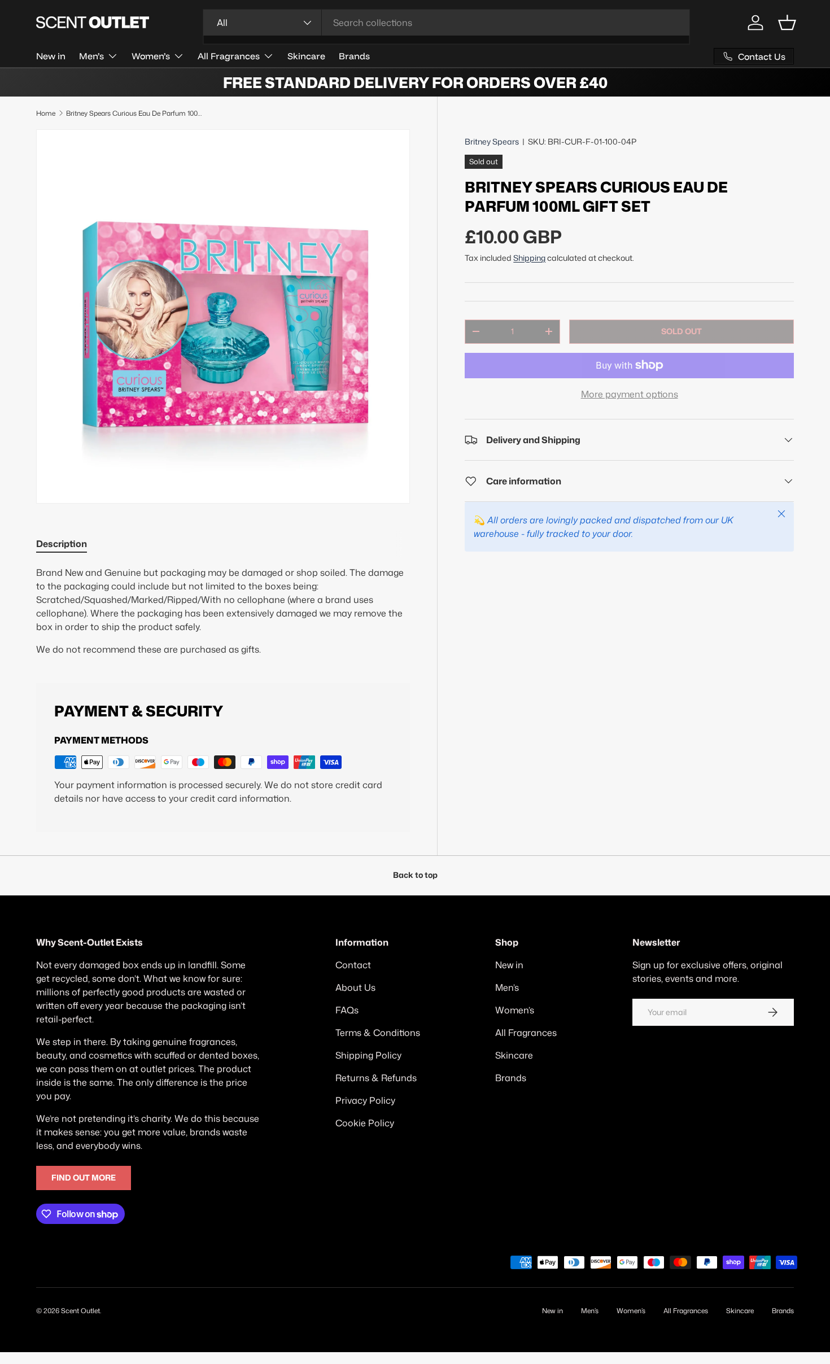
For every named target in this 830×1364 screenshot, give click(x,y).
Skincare (306, 56)
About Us (355, 987)
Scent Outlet (80, 1310)
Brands (354, 56)
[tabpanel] (223, 611)
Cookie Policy (364, 1123)
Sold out (681, 331)
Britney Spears (492, 141)
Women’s (151, 56)
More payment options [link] (629, 394)
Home (45, 113)
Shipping (529, 258)
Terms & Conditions (377, 1032)
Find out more (83, 1177)
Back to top (415, 875)
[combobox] (446, 23)
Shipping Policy (368, 1055)
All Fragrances (229, 56)
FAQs (347, 1010)
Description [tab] (61, 543)
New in (50, 56)
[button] (787, 22)
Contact (353, 965)
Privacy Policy (365, 1100)
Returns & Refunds (376, 1078)
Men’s (91, 56)
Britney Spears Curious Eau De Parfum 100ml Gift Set (134, 113)
